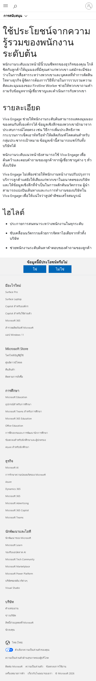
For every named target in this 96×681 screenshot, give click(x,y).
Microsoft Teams (14, 517)
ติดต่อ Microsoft (14, 666)
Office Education (14, 425)
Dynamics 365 (13, 489)
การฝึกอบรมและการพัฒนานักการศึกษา (26, 432)
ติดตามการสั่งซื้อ (14, 376)
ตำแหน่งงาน (12, 608)
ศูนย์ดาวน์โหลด (13, 362)
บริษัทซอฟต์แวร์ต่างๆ (16, 580)
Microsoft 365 (12, 320)
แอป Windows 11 (14, 334)
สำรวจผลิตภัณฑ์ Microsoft (19, 327)
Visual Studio (12, 587)
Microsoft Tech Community (19, 559)
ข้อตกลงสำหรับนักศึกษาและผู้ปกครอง (25, 440)
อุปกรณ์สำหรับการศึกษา (18, 404)
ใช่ (35, 269)
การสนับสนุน (13, 15)
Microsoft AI (12, 467)
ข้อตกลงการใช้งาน (56, 666)
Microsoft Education (16, 397)
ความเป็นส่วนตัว (34, 666)
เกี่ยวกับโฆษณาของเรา (40, 673)
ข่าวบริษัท (10, 615)
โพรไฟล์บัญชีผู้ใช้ (14, 355)
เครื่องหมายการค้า (15, 673)
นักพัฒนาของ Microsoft (18, 538)
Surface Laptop (13, 299)
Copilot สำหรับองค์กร (16, 306)
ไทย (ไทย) (17, 642)
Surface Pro (11, 292)
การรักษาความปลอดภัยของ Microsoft (25, 474)
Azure (8, 481)
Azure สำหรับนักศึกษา (17, 447)
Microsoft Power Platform (19, 573)
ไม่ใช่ (60, 269)
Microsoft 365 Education (18, 418)
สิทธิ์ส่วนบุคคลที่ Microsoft (19, 622)
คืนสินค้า (10, 369)
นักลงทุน (10, 629)
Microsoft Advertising (17, 503)
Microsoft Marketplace (17, 566)
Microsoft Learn (13, 545)
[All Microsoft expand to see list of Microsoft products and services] (5, 6)
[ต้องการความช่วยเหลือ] (15, 5)
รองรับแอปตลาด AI (15, 552)
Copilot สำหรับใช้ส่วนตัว (18, 313)
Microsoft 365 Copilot (17, 510)
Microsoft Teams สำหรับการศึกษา (23, 411)
